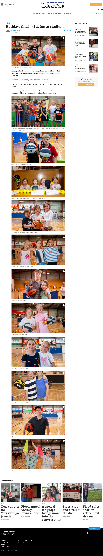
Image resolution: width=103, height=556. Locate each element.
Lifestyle (58, 14)
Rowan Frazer (16, 30)
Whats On (51, 14)
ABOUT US (4, 540)
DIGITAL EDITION (23, 546)
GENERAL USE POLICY (7, 544)
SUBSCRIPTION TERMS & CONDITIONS (25, 541)
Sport (38, 14)
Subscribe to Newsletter (86, 84)
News (33, 14)
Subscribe (96, 5)
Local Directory (66, 14)
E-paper (98, 9)
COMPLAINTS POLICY (24, 544)
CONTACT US (4, 542)
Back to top (93, 528)
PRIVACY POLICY (5, 546)
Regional (44, 14)
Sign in (96, 13)
